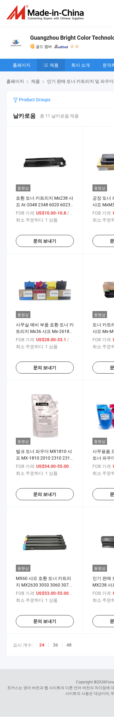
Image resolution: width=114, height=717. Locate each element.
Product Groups (34, 99)
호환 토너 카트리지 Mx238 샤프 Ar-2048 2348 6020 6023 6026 (44, 204)
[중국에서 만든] (46, 12)
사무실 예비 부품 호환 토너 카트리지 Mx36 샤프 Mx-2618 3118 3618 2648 (45, 331)
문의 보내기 (44, 240)
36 (55, 645)
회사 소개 (80, 65)
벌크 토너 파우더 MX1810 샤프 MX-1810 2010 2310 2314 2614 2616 (44, 458)
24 (41, 644)
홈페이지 (21, 65)
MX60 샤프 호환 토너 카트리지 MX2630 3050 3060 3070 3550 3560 (43, 584)
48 (69, 645)
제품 (54, 65)
